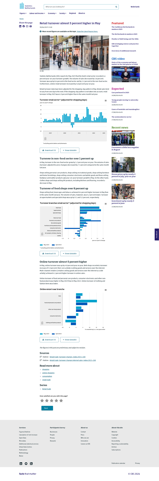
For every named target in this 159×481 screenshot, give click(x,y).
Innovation (84, 441)
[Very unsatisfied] (42, 400)
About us (82, 13)
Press (82, 435)
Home (22, 19)
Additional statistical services (29, 444)
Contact (83, 432)
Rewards (53, 441)
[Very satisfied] (61, 400)
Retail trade (46, 389)
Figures (22, 13)
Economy (51, 13)
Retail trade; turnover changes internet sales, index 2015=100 (73, 360)
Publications (23, 450)
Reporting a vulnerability (120, 444)
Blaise (21, 456)
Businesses (53, 432)
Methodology (23, 453)
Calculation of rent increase (28, 435)
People (52, 435)
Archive (114, 447)
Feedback (157, 234)
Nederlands (135, 7)
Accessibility (116, 441)
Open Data (22, 438)
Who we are (85, 438)
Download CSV (50, 150)
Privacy (52, 438)
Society (62, 13)
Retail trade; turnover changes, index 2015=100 (67, 357)
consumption (47, 376)
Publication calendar (118, 463)
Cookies (114, 438)
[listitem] (20, 26)
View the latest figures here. (87, 31)
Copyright (115, 435)
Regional (72, 13)
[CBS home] (30, 5)
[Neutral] (51, 400)
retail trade (46, 380)
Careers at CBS (85, 444)
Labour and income (36, 13)
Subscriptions (116, 450)
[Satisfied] (56, 400)
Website (114, 432)
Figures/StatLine (24, 432)
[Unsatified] (46, 400)
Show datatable (71, 150)
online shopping (48, 373)
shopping (45, 369)
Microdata (22, 441)
